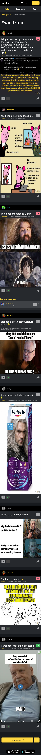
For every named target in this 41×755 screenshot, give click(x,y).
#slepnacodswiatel (27, 328)
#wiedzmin (9, 55)
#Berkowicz (29, 55)
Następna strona (16, 740)
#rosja (9, 118)
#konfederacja (21, 118)
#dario (20, 328)
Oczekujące (20, 9)
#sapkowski (25, 648)
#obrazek (10, 517)
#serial (15, 581)
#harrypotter (26, 216)
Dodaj (6, 9)
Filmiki (2, 648)
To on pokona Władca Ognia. (16, 213)
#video (20, 648)
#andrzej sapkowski (12, 328)
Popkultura (4, 216)
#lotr (21, 216)
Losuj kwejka (37, 739)
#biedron (18, 55)
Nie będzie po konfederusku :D (17, 116)
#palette (35, 400)
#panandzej (32, 648)
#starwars (17, 216)
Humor (3, 118)
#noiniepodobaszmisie (7, 329)
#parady (23, 55)
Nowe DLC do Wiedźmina (14, 514)
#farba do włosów (27, 400)
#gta (14, 55)
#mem (14, 400)
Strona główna (6, 15)
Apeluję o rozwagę (11, 579)
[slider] (10, 721)
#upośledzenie (22, 581)
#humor (12, 216)
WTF (2, 55)
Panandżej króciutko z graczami (18, 645)
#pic (24, 517)
